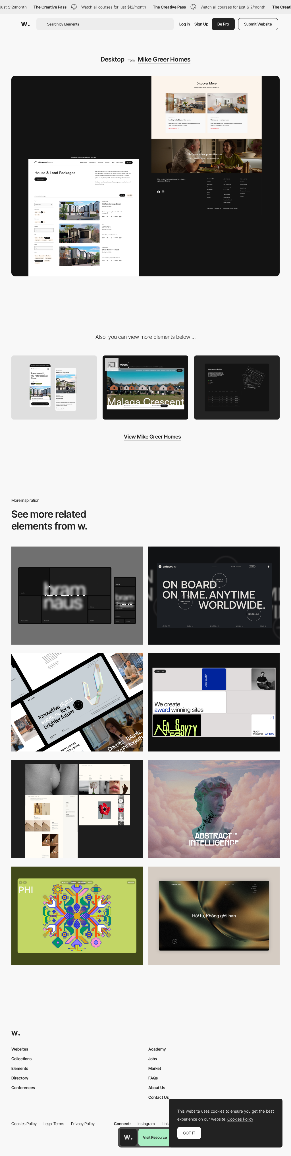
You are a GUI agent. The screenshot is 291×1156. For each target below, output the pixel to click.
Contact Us (158, 1097)
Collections (21, 1058)
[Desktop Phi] (77, 916)
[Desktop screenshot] (77, 809)
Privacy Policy (83, 1123)
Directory (19, 1077)
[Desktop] (77, 596)
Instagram (146, 1123)
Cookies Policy (24, 1123)
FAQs (153, 1077)
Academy (157, 1049)
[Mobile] (54, 387)
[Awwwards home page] (128, 1137)
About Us (156, 1087)
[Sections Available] (237, 387)
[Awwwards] (25, 24)
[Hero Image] (145, 387)
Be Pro (223, 24)
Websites (19, 1049)
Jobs (152, 1058)
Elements (19, 1068)
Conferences (23, 1087)
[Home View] (214, 916)
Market (154, 1068)
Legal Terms (53, 1123)
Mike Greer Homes (164, 59)
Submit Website (258, 24)
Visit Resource (155, 1137)
